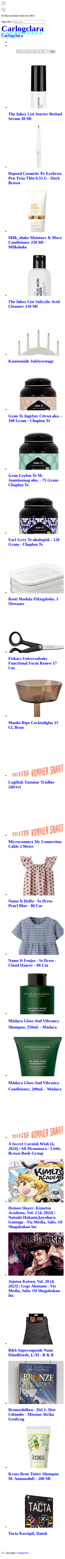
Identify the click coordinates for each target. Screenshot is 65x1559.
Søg (52, 51)
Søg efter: (6, 21)
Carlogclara (22, 1552)
